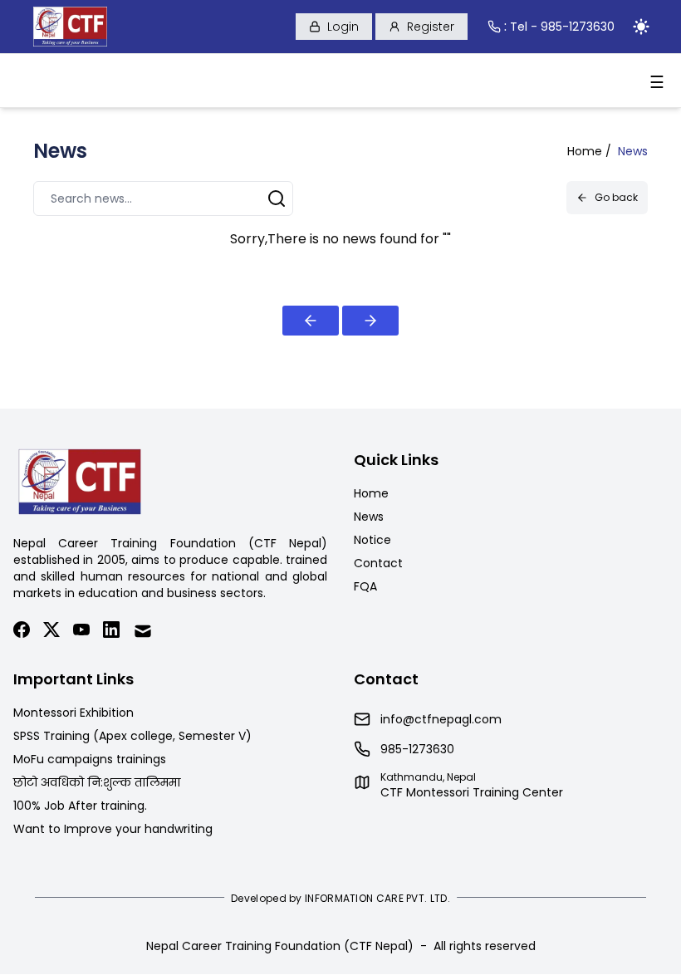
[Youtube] (81, 631)
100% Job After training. (80, 805)
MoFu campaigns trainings (89, 759)
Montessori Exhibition (73, 712)
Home (371, 493)
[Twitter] (51, 631)
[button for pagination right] (370, 321)
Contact (378, 563)
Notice (372, 540)
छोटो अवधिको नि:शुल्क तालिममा (96, 782)
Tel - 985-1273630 (562, 26)
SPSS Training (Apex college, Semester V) (132, 736)
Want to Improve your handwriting (113, 829)
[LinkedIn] (111, 631)
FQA (365, 586)
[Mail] (143, 631)
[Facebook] (21, 631)
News (369, 516)
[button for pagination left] (310, 321)
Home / (589, 151)
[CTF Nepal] (70, 27)
